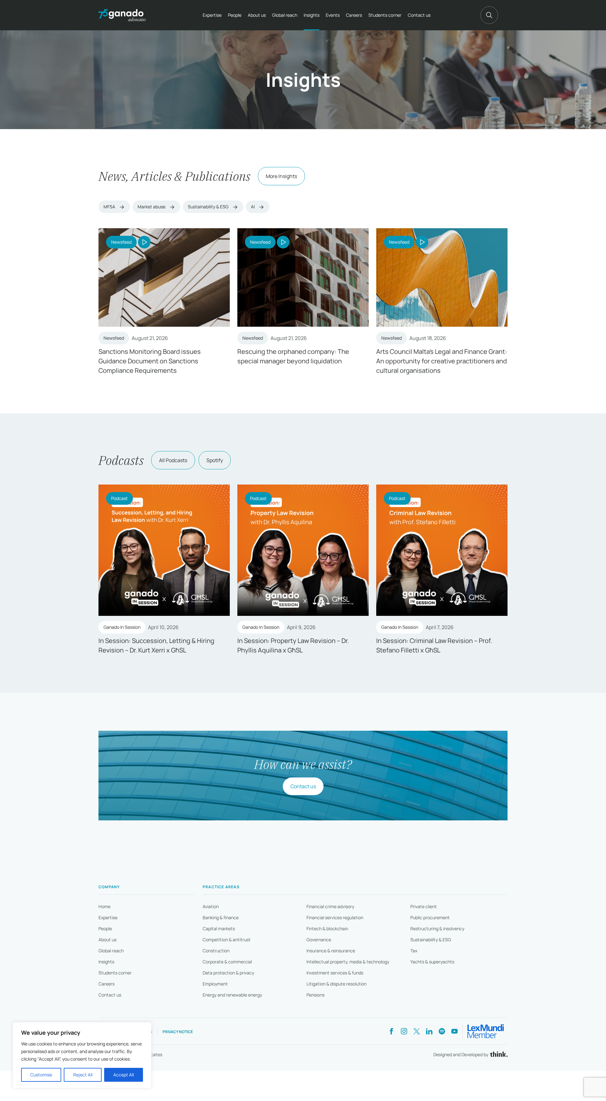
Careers (354, 15)
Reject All (82, 1075)
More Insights (281, 176)
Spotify (214, 460)
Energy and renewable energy (232, 995)
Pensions (315, 995)
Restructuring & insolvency (437, 928)
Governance (318, 940)
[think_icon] (498, 1055)
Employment (215, 984)
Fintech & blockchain (327, 928)
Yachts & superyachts (432, 962)
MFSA (110, 207)
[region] (82, 1055)
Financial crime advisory (330, 906)
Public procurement (430, 917)
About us (257, 15)
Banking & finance (221, 917)
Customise (41, 1075)
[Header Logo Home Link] (122, 15)
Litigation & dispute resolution (336, 984)
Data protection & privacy (228, 973)
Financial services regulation (334, 917)
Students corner (384, 15)
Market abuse (152, 207)
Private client (423, 906)
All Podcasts (173, 460)
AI (253, 207)
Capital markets (219, 928)
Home (104, 906)
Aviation (211, 906)
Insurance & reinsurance (330, 951)
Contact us (419, 15)
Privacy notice (178, 1031)
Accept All (123, 1075)
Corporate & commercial (227, 962)
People (234, 15)
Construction (216, 951)
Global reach (284, 15)
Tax (413, 951)
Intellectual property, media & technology (347, 962)
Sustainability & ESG (208, 207)
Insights (311, 15)
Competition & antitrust (227, 940)
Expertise (212, 15)
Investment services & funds (334, 973)
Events (333, 15)
